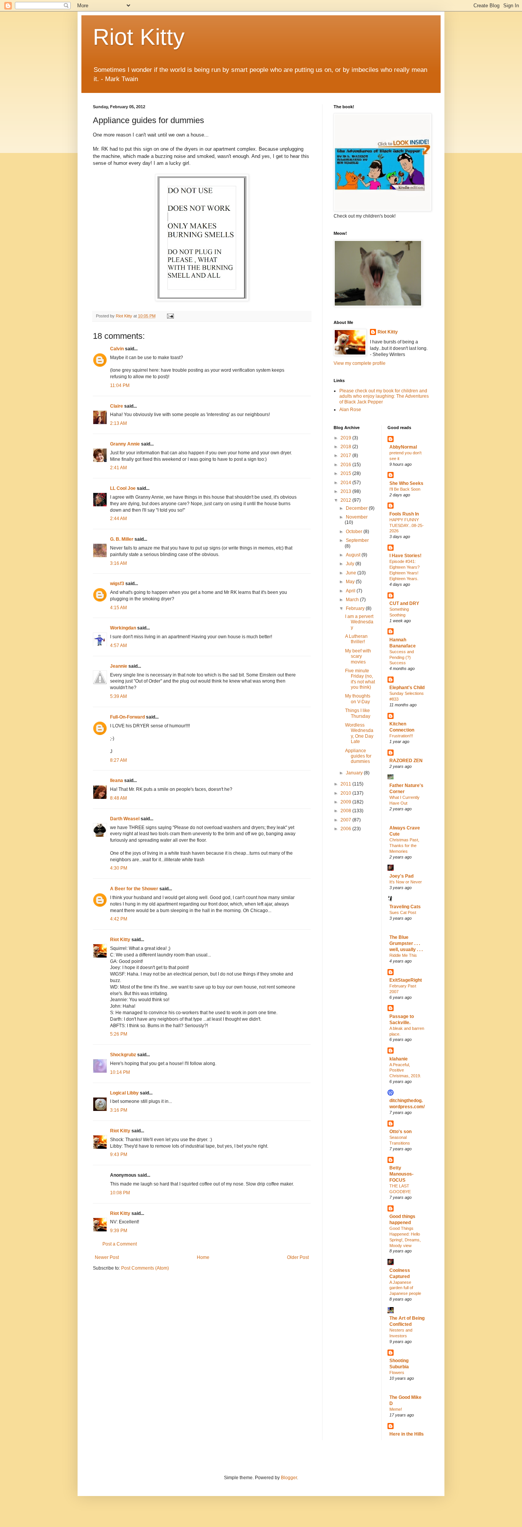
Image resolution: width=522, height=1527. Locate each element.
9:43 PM (118, 1154)
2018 (346, 446)
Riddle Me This (403, 955)
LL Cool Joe (123, 488)
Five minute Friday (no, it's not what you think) (360, 679)
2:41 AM (118, 467)
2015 (346, 473)
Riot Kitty (139, 37)
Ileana (116, 780)
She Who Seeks (406, 483)
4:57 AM (118, 645)
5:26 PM (118, 1034)
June (351, 573)
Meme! (395, 1409)
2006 (346, 828)
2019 (346, 438)
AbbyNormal (403, 447)
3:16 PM (118, 1110)
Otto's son (400, 1131)
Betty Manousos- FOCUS (401, 1174)
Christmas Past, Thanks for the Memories (404, 845)
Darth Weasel (124, 818)
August (354, 555)
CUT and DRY (404, 603)
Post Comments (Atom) (145, 1268)
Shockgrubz (123, 1054)
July (350, 563)
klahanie (398, 1059)
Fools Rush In (404, 514)
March (353, 599)
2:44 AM (118, 518)
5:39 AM (118, 696)
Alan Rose (350, 409)
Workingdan (123, 628)
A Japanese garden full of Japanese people (405, 1288)
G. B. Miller (121, 539)
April (351, 591)
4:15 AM (118, 607)
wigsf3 (117, 583)
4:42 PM (118, 919)
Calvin (117, 348)
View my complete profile (360, 363)
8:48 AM (118, 798)
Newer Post (107, 1257)
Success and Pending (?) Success (401, 657)
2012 (346, 500)
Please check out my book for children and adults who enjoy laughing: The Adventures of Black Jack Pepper (384, 396)
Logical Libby (124, 1093)
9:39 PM (118, 1230)
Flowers (396, 1372)
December (357, 508)
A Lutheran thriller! (356, 639)
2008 (346, 810)
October (354, 531)
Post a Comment (119, 1244)
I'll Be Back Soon (404, 489)
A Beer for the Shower (134, 888)
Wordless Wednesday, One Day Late (359, 733)
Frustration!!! (401, 735)
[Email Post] (170, 316)
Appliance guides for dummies (358, 756)
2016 (346, 464)
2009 (346, 802)
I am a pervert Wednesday (359, 622)
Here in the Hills (406, 1434)
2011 (346, 784)
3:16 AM (118, 563)
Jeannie (118, 666)
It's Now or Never (405, 882)
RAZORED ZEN (406, 760)
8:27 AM (118, 760)
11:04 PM (120, 385)
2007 (346, 820)
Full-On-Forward (127, 717)
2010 (346, 793)
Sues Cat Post (402, 912)
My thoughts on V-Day (357, 698)
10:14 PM (120, 1072)
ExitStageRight (405, 980)
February (356, 608)
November (357, 517)
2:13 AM (118, 423)
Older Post (298, 1257)
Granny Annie (125, 444)
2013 (346, 491)
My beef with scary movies (358, 656)
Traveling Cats (405, 906)
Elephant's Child (407, 687)
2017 (346, 455)
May (351, 581)
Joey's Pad (401, 876)
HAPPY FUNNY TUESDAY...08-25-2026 (406, 525)
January (355, 773)
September (357, 540)
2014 (346, 482)
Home (203, 1257)
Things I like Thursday (357, 713)
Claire (116, 406)
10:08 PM (120, 1192)
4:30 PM (118, 868)
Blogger (289, 1477)
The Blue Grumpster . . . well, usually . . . (406, 943)
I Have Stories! (405, 555)
